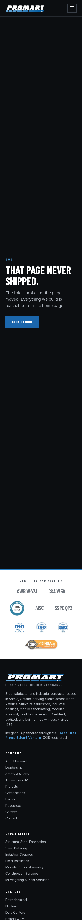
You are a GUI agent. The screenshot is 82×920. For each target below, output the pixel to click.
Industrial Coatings (19, 854)
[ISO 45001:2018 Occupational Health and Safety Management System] (63, 627)
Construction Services (21, 873)
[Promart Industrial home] (25, 8)
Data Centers (15, 912)
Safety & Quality (17, 774)
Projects (11, 786)
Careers (11, 812)
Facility (10, 799)
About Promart (16, 761)
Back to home (22, 322)
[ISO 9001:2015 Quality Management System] (19, 627)
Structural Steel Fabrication (25, 842)
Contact (11, 818)
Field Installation (17, 861)
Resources (13, 805)
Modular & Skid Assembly (24, 867)
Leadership (13, 767)
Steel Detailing (16, 848)
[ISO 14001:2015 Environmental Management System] (41, 627)
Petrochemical (16, 900)
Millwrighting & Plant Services (27, 880)
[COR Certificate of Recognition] (41, 644)
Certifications (15, 793)
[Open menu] (72, 8)
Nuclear (11, 906)
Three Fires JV (16, 780)
